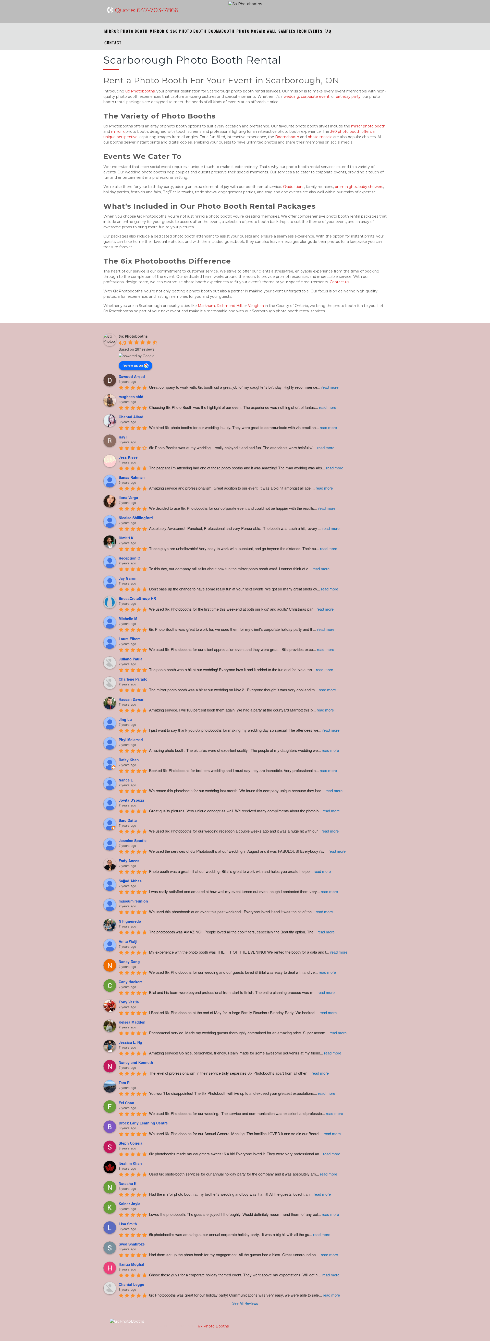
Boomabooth (287, 137)
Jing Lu (125, 719)
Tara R (124, 1082)
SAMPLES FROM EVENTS (300, 31)
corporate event (315, 96)
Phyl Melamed (131, 739)
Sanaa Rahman (132, 477)
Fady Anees (129, 860)
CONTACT (113, 42)
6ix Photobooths (140, 91)
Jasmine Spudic (132, 840)
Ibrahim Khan (130, 1163)
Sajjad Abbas (130, 880)
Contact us (339, 282)
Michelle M (128, 618)
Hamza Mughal (131, 1264)
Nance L (126, 779)
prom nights (346, 186)
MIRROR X (159, 31)
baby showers (371, 186)
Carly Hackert (130, 981)
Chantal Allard (131, 416)
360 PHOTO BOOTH (188, 31)
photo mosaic (320, 137)
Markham (206, 305)
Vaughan (256, 305)
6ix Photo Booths (213, 1326)
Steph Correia (130, 1143)
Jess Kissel (129, 457)
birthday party (348, 96)
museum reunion (133, 901)
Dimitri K (126, 537)
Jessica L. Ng (130, 1042)
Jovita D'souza (131, 800)
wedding (291, 96)
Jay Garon (128, 578)
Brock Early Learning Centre (143, 1122)
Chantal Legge (131, 1284)
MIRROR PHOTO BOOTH (126, 31)
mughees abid (131, 396)
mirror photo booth (368, 126)
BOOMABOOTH (222, 31)
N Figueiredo (130, 921)
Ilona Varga (128, 497)
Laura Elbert (129, 638)
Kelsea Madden (132, 1022)
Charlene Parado (133, 679)
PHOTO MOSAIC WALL (256, 31)
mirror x (118, 131)
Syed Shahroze (132, 1244)
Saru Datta (128, 820)
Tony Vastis (129, 1001)
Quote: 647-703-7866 (146, 10)
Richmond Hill (229, 305)
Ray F (124, 437)
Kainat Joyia (129, 1203)
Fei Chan (126, 1102)
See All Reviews (245, 1303)
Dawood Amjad (132, 376)
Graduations (293, 186)
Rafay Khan (129, 759)
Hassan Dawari (131, 699)
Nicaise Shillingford (136, 517)
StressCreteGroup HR (137, 598)
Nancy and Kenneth (136, 1062)
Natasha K (128, 1183)
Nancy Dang (129, 961)
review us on (132, 365)
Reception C (129, 558)
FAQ (328, 31)
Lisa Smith (128, 1223)
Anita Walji (128, 941)
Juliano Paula (130, 658)
